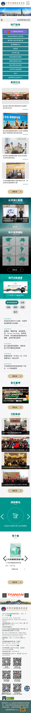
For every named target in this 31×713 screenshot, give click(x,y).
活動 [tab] (8, 307)
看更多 (14, 192)
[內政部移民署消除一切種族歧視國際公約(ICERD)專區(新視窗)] (15, 595)
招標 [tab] (22, 307)
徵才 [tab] (15, 312)
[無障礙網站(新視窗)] (10, 698)
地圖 (12, 615)
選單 (28, 3)
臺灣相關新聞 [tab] (12, 302)
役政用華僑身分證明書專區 (21, 20)
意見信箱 (21, 645)
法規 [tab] (22, 302)
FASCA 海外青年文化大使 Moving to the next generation (16, 389)
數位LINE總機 (27, 689)
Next (26, 12)
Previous (5, 12)
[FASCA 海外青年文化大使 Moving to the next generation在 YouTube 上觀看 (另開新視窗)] (15, 395)
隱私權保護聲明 (19, 705)
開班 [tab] (15, 307)
